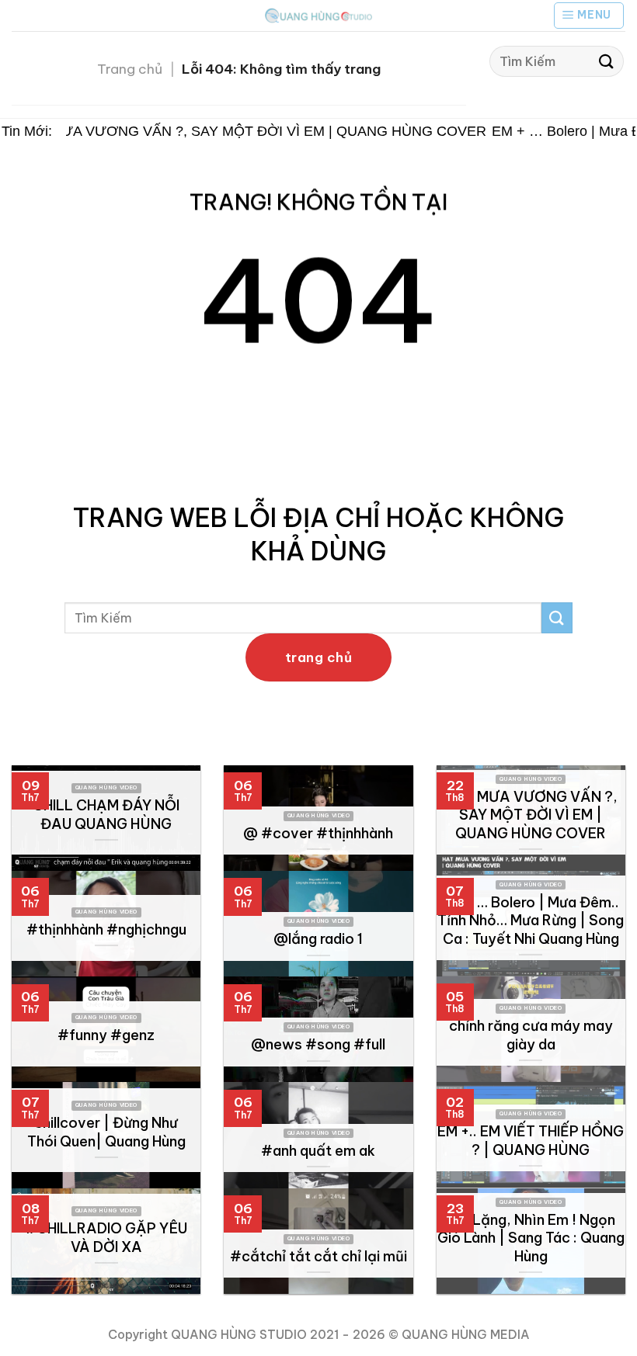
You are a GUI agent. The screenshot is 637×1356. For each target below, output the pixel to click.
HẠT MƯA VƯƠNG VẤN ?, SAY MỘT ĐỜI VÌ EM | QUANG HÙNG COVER (246, 131)
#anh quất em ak (318, 1151)
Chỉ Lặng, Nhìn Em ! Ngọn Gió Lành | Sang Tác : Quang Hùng (531, 1238)
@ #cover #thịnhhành (318, 833)
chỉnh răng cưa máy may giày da (531, 1035)
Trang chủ (129, 69)
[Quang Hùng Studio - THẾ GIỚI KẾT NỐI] (318, 15)
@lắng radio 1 (318, 939)
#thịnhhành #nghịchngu (106, 929)
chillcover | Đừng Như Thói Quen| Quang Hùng (106, 1132)
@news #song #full (318, 1044)
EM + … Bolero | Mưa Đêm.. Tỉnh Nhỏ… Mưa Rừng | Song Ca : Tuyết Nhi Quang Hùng (530, 920)
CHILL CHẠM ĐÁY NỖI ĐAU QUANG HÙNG (106, 814)
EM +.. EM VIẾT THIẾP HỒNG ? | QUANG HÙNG (530, 1140)
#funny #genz (106, 1035)
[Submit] (606, 61)
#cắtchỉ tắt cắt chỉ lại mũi (318, 1256)
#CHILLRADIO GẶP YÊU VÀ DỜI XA (106, 1237)
